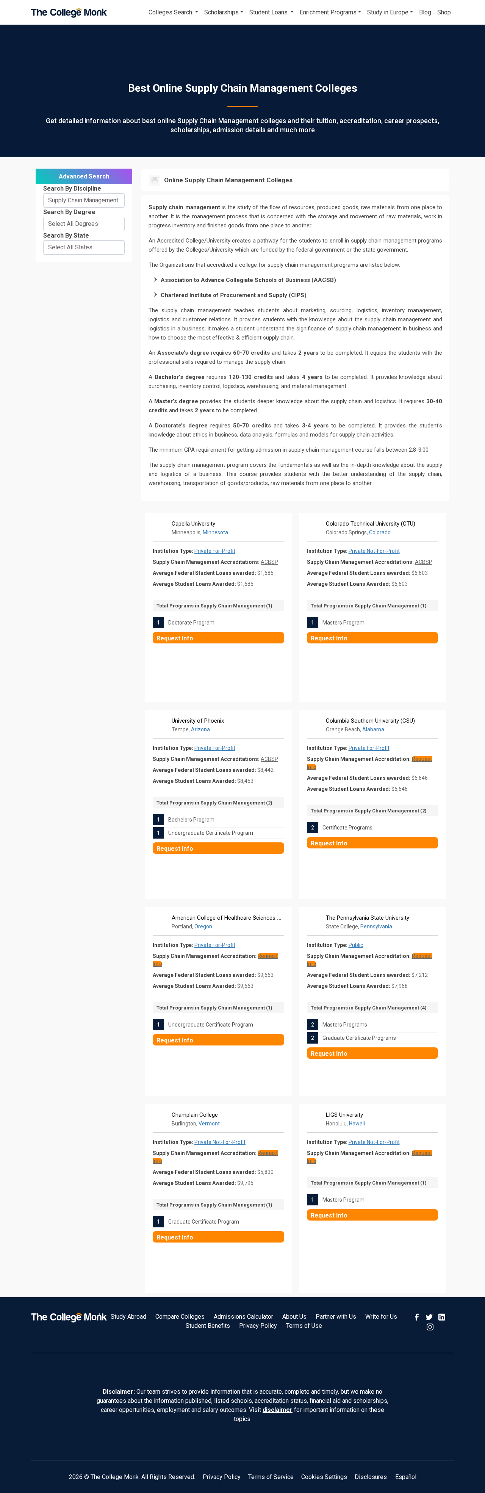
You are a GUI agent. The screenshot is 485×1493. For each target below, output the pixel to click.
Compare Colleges (180, 1316)
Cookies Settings (324, 1476)
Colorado (380, 532)
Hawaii (357, 1124)
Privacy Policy (258, 1325)
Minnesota (215, 532)
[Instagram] (430, 1326)
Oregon (203, 926)
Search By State (66, 235)
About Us (294, 1316)
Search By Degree (69, 212)
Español (405, 1476)
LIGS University (344, 1114)
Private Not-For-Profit (374, 551)
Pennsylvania (376, 926)
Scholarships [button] (221, 12)
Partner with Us (336, 1316)
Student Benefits (208, 1325)
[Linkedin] (441, 1316)
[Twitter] (430, 1316)
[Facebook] (417, 1316)
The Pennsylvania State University (367, 917)
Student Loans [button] (269, 12)
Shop (444, 12)
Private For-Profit (214, 551)
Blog (425, 12)
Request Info (174, 638)
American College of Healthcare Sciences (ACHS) (234, 917)
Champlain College (195, 1114)
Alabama (373, 729)
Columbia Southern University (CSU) (370, 720)
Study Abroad (128, 1316)
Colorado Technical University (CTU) (370, 523)
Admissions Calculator (243, 1316)
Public (356, 945)
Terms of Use (304, 1325)
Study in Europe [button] (387, 12)
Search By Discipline (72, 188)
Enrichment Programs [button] (328, 12)
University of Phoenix (198, 720)
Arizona (200, 729)
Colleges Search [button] (171, 12)
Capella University (193, 523)
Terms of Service (271, 1476)
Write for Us (381, 1316)
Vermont (209, 1124)
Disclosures (371, 1476)
